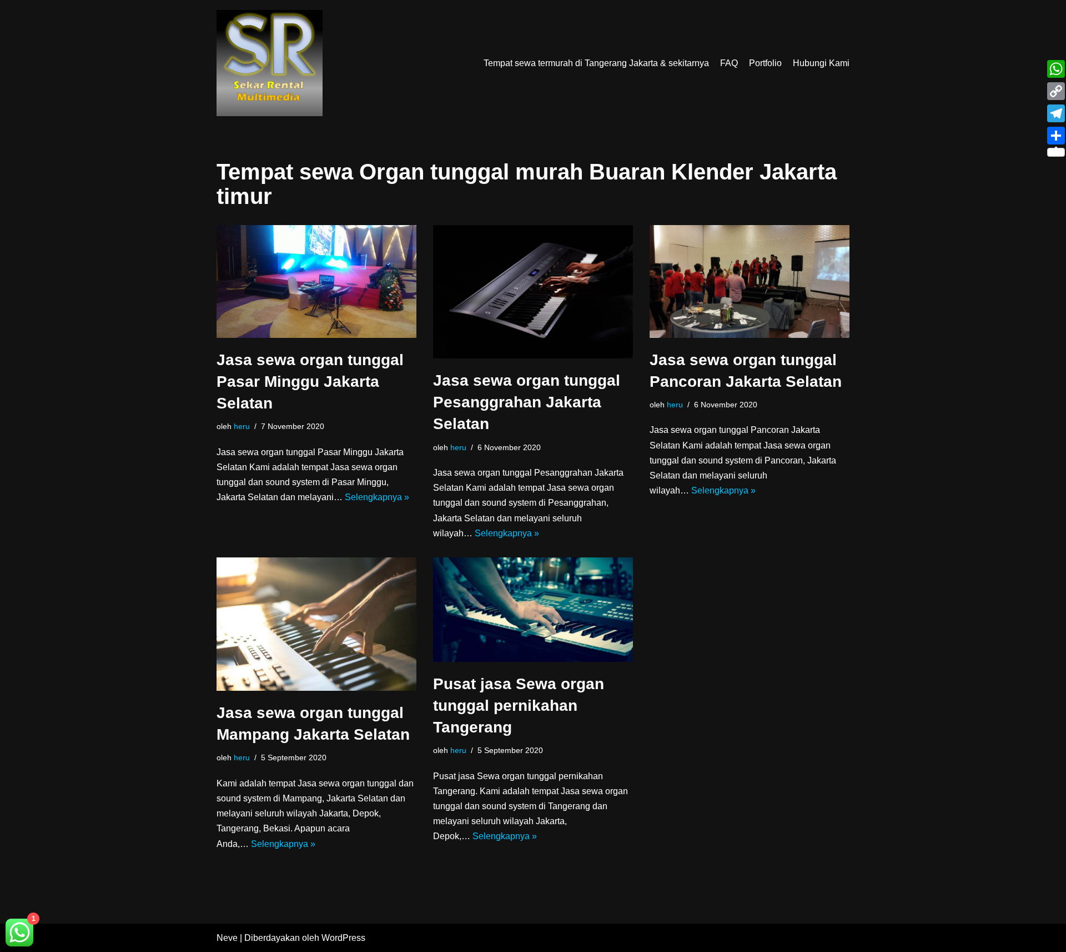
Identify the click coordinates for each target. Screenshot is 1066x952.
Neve (227, 938)
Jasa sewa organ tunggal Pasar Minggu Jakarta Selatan (310, 381)
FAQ (729, 63)
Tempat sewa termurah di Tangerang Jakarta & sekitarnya (596, 63)
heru (242, 426)
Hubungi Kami (821, 63)
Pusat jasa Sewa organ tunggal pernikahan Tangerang (518, 705)
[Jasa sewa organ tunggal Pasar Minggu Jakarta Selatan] (316, 281)
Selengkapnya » (377, 497)
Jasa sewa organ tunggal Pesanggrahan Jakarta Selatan (526, 402)
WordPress (343, 938)
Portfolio (765, 63)
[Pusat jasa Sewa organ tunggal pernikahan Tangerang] (533, 609)
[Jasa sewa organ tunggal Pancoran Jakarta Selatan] (749, 281)
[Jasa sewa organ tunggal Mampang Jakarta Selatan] (316, 624)
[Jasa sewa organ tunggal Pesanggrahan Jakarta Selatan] (533, 291)
